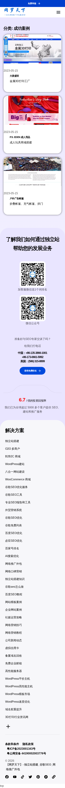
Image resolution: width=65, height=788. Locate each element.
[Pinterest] (38, 776)
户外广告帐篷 (17, 198)
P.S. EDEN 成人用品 (20, 137)
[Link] (53, 776)
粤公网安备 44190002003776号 (26, 753)
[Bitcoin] (45, 776)
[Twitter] (30, 776)
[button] (58, 12)
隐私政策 (28, 744)
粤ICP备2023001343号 (21, 748)
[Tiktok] (22, 776)
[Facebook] (6, 776)
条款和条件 (12, 744)
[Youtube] (14, 776)
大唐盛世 (14, 75)
